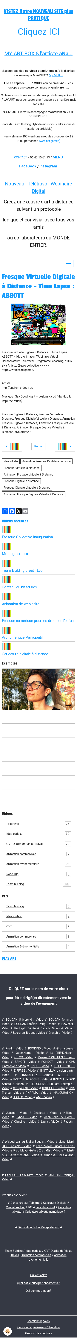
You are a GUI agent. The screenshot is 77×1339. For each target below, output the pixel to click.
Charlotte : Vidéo (45, 1113)
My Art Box (56, 75)
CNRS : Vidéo (40, 1066)
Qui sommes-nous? (38, 1290)
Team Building (14, 1251)
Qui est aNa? (38, 1275)
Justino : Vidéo (17, 1113)
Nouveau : (16, 184)
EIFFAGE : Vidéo (25, 1070)
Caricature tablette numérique (44, 1211)
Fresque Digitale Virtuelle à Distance (27, 487)
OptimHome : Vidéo (30, 1053)
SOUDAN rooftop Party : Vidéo (35, 1024)
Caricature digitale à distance (25, 654)
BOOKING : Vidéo (40, 1048)
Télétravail (38, 824)
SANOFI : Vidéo (25, 1062)
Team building (38, 884)
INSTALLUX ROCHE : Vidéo (31, 1079)
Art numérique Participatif (22, 637)
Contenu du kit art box (19, 587)
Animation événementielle (38, 864)
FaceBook (27, 166)
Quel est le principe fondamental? (38, 1283)
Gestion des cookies (38, 1333)
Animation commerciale (38, 854)
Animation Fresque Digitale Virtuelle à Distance (34, 494)
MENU (58, 157)
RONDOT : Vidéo (52, 1062)
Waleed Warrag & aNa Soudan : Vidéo (29, 1141)
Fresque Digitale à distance (21, 481)
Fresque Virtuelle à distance (22, 468)
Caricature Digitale (54, 1203)
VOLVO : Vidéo (23, 1057)
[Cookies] (7, 1331)
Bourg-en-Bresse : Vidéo (29, 1032)
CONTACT (20, 157)
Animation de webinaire (20, 604)
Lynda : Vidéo (26, 1117)
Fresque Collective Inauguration (27, 537)
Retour (38, 446)
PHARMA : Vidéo (36, 1092)
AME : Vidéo (44, 1097)
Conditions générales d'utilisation (38, 1327)
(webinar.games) (49, 141)
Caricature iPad (15, 1207)
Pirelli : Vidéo (14, 1048)
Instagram (48, 166)
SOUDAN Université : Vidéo (24, 1019)
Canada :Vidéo (50, 1028)
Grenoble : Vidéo (59, 1032)
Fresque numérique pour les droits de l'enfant (38, 621)
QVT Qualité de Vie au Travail (38, 844)
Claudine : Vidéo (25, 1121)
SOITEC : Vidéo (23, 1097)
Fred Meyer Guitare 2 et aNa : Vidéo (36, 1150)
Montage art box (15, 554)
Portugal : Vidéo (25, 1028)
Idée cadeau (38, 834)
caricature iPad (45, 1207)
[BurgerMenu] (68, 263)
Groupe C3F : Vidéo (25, 1088)
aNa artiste (11, 461)
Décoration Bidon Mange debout (38, 1227)
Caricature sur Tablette (25, 1203)
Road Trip (38, 874)
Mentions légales (38, 1321)
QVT (38, 926)
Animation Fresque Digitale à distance (46, 461)
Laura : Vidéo (50, 1121)
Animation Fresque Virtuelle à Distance (28, 474)
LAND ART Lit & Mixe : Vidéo (24, 1175)
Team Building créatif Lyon (23, 570)
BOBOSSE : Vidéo (53, 1088)
